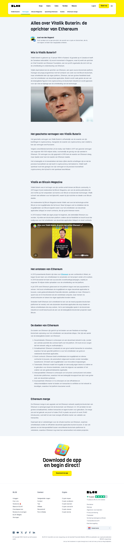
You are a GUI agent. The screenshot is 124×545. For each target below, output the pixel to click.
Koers (48, 6)
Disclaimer (90, 504)
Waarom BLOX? (18, 506)
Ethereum (64, 274)
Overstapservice (18, 509)
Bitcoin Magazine (36, 12)
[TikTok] (26, 532)
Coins (56, 6)
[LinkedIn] (34, 532)
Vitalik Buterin (15, 12)
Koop (40, 6)
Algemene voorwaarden (94, 510)
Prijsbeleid (90, 515)
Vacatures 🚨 (17, 504)
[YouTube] (18, 532)
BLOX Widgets (17, 515)
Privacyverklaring (92, 512)
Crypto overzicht (67, 506)
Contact (40, 492)
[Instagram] (14, 532)
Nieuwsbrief (41, 509)
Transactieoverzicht (93, 521)
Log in (94, 6)
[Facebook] (30, 532)
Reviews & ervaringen (19, 512)
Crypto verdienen (67, 501)
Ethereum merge (72, 12)
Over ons (16, 501)
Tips (38, 504)
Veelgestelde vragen (43, 498)
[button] (25, 494)
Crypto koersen (67, 504)
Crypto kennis (66, 512)
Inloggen (15, 498)
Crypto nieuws (66, 509)
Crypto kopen (66, 498)
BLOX (15, 492)
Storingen (16, 517)
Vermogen (25, 12)
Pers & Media (41, 512)
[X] (22, 532)
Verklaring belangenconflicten (96, 518)
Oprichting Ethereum (51, 12)
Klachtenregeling (92, 523)
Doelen (62, 12)
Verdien (65, 6)
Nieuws (74, 6)
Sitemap (89, 507)
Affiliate (39, 506)
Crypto (64, 492)
